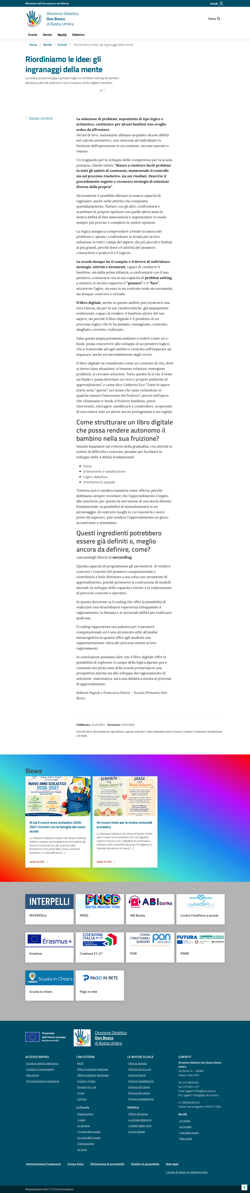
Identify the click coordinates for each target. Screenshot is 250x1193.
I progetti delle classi (139, 1126)
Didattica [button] (78, 34)
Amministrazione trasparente (42, 1081)
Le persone (83, 1126)
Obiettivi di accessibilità (145, 1164)
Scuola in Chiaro (86, 1081)
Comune (82, 1099)
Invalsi (81, 1093)
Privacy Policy (76, 1164)
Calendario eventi (189, 1133)
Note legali (172, 1164)
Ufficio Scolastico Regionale (92, 1069)
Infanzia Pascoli (137, 1075)
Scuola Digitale (136, 1132)
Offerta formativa (138, 1114)
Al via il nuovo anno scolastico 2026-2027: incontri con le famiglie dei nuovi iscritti (57, 827)
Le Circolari (185, 1127)
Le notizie (184, 1121)
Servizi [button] (47, 34)
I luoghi (81, 1120)
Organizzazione (85, 1143)
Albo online (32, 1075)
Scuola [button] (32, 34)
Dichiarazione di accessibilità (107, 1164)
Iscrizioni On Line (86, 1087)
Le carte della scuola (88, 1138)
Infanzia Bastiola (137, 1063)
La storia (82, 1149)
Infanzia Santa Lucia (139, 1069)
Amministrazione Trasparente (43, 1164)
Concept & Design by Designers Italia (187, 1172)
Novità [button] (62, 34)
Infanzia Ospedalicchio (140, 1081)
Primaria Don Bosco (139, 1093)
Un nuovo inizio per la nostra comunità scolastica (124, 824)
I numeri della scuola (88, 1132)
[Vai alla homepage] (33, 18)
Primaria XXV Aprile (139, 1087)
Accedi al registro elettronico (42, 1063)
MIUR (80, 1063)
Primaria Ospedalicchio (141, 1099)
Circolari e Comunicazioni (40, 1069)
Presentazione (85, 1114)
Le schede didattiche (140, 1120)
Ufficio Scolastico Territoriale (93, 1075)
